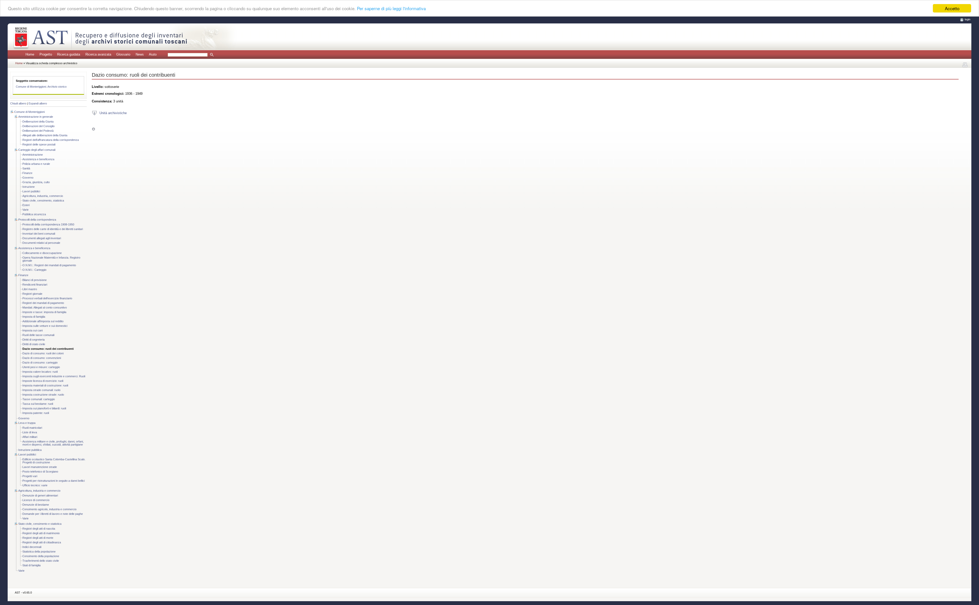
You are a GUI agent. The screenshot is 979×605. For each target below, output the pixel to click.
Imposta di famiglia (33, 316)
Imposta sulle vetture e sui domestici (44, 325)
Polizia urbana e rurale (36, 163)
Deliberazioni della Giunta (38, 121)
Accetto (952, 8)
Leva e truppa (26, 422)
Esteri (26, 205)
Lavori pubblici (31, 191)
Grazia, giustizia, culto (36, 182)
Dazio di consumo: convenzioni (41, 357)
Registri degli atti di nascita (38, 528)
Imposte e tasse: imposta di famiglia (44, 312)
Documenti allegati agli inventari (41, 238)
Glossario (123, 54)
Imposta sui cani (32, 330)
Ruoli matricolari (32, 427)
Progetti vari (29, 476)
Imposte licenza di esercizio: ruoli (42, 380)
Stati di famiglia (31, 565)
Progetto (46, 54)
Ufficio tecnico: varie (34, 485)
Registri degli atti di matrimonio (41, 533)
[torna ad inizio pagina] (93, 129)
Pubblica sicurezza (34, 214)
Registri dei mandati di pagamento (43, 302)
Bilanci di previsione (34, 279)
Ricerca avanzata (98, 54)
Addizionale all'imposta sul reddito (42, 321)
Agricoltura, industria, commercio (42, 195)
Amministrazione (32, 154)
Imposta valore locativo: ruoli (40, 371)
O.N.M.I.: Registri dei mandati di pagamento (49, 265)
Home (29, 54)
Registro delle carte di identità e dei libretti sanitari (52, 229)
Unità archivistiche (113, 113)
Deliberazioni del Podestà (38, 130)
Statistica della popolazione (39, 551)
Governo (27, 177)
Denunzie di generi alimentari (40, 495)
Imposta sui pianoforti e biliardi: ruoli (44, 408)
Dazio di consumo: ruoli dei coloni (42, 353)
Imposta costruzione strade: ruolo (43, 394)
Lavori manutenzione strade (39, 466)
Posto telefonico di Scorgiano (40, 471)
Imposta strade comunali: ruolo (41, 390)
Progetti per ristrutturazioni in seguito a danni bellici (53, 480)
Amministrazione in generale (35, 116)
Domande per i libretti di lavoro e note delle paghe (52, 513)
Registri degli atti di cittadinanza (41, 542)
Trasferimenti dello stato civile (40, 560)
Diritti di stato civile (33, 344)
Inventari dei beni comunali (38, 233)
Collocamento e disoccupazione (42, 252)
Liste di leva (29, 432)
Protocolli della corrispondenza (37, 219)
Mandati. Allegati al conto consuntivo (44, 307)
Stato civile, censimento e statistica (39, 523)
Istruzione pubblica (30, 449)
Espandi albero (38, 103)
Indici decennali (31, 546)
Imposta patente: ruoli (35, 412)
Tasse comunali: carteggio (38, 399)
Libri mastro (29, 289)
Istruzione (28, 186)
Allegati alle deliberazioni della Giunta (44, 135)
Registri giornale (32, 293)
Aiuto (153, 54)
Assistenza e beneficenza (38, 159)
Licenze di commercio (35, 500)
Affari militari (29, 436)
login (967, 19)
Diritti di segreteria (33, 339)
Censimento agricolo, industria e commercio (49, 509)
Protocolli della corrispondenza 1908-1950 (48, 224)
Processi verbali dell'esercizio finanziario (47, 298)
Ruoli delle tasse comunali (38, 335)
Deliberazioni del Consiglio (38, 126)
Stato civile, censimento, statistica (43, 200)
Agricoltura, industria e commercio (39, 490)
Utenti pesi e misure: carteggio (41, 367)
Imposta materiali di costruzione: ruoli (45, 385)
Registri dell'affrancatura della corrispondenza (50, 139)
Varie (25, 209)
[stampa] (965, 64)
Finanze (27, 172)
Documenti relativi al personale (41, 242)
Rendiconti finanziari (34, 284)
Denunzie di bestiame (35, 504)
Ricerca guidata (68, 54)
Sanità (26, 168)
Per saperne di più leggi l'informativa (391, 8)
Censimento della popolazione (40, 556)
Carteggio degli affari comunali (36, 149)
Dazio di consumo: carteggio (40, 362)
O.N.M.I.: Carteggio (34, 269)
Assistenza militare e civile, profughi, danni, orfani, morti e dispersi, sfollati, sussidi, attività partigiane (53, 443)
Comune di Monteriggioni (29, 111)
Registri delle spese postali (38, 144)
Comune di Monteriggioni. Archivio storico (41, 86)
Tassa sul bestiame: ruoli (37, 403)
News (140, 54)
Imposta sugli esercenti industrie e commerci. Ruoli (53, 376)
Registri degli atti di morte (37, 537)
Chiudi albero (18, 103)
